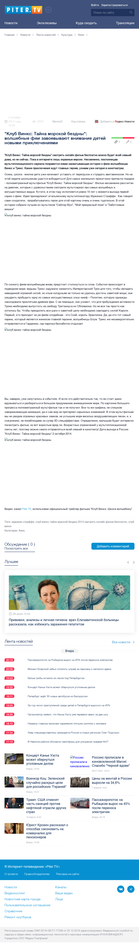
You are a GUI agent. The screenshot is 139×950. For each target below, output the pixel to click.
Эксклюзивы (47, 23)
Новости (11, 23)
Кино (22, 530)
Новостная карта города (22, 899)
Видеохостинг (15, 893)
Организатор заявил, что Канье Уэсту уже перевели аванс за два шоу (68, 714)
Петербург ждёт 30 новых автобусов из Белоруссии (58, 696)
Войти (95, 5)
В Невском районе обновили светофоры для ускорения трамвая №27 (68, 741)
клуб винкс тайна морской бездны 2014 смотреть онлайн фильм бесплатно (81, 521)
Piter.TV (26, 509)
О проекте (11, 873)
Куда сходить (86, 23)
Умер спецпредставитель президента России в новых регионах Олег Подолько (73, 732)
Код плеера (78, 121)
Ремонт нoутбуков (18, 917)
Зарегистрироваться (114, 5)
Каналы (60, 887)
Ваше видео (64, 893)
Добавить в (117, 121)
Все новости (121, 642)
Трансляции (125, 23)
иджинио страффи (23, 521)
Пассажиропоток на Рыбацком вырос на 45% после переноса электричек (70, 660)
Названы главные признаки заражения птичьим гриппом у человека (67, 723)
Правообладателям (37, 873)
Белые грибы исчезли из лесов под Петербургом (56, 678)
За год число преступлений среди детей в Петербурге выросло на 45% (69, 705)
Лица (59, 899)
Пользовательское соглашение (27, 905)
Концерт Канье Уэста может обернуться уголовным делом (61, 687)
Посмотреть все (16, 548)
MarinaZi (57, 121)
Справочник (13, 911)
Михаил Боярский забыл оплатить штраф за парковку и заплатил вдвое (69, 669)
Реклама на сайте (67, 873)
